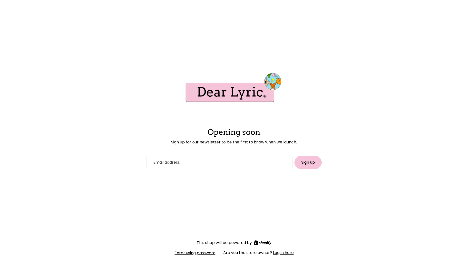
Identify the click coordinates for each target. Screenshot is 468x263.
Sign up (308, 162)
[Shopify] (263, 242)
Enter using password (195, 253)
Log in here (283, 252)
